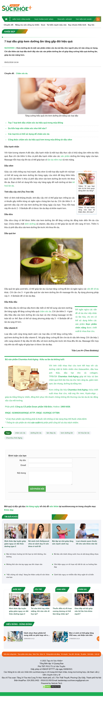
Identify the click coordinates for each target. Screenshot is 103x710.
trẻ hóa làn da (83, 433)
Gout (43, 25)
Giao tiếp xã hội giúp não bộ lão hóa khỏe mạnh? (84, 611)
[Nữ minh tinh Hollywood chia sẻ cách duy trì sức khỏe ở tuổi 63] (39, 531)
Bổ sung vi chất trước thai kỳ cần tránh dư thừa (81, 634)
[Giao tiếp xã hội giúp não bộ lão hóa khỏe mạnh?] (84, 599)
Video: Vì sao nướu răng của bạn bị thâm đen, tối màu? (86, 209)
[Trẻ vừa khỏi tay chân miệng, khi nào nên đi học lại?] (40, 599)
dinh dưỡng (30, 224)
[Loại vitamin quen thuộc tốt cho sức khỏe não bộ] (87, 531)
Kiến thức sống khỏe (21, 19)
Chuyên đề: (9, 25)
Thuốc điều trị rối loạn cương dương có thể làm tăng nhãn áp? (62, 611)
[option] (29, 636)
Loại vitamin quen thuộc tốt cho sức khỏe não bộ (86, 542)
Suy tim (91, 25)
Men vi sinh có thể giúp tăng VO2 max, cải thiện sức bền (36, 634)
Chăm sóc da (21, 73)
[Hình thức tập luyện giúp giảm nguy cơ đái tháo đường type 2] (15, 531)
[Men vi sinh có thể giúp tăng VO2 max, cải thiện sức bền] (15, 636)
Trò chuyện (64, 654)
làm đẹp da (51, 433)
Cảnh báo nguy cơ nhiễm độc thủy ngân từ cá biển (74, 575)
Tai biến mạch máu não (57, 25)
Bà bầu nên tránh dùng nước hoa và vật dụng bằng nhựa (76, 554)
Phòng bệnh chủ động (53, 654)
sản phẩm (65, 156)
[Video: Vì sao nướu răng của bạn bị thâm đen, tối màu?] (86, 200)
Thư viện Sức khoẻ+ (84, 19)
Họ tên (23, 460)
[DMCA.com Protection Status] (51, 686)
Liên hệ (97, 654)
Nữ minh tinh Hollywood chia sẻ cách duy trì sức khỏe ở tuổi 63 (38, 543)
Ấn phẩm (83, 654)
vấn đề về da (93, 289)
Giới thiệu (90, 654)
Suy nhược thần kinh (77, 25)
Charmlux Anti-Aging (68, 376)
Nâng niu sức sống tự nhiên (27, 25)
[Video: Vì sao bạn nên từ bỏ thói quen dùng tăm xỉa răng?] (86, 178)
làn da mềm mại (55, 160)
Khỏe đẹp (8, 510)
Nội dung (21, 473)
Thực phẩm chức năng (43, 19)
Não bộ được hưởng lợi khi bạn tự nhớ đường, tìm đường (26, 555)
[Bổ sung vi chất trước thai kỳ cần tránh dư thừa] (60, 638)
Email (23, 465)
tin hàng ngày (32, 506)
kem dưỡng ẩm (67, 433)
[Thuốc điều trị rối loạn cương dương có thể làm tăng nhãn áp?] (62, 599)
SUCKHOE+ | (10, 48)
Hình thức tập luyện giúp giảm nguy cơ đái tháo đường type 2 (15, 543)
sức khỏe (54, 506)
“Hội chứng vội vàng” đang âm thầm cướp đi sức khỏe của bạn (27, 576)
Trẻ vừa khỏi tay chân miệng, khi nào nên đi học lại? (40, 611)
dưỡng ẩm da (36, 433)
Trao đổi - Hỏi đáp (64, 19)
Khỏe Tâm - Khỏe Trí (39, 654)
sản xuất (35, 423)
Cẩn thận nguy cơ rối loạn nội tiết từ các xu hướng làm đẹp (75, 565)
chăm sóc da (45, 311)
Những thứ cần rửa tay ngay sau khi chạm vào (24, 564)
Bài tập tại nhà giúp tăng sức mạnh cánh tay (62, 542)
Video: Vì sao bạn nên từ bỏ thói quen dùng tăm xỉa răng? (86, 188)
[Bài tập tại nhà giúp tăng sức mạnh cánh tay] (63, 531)
